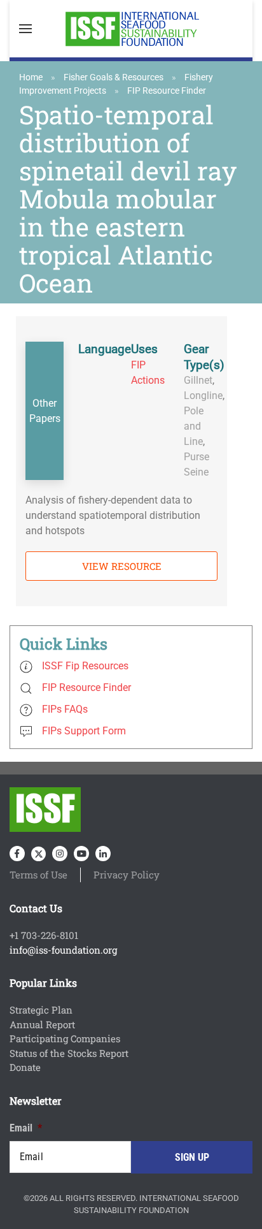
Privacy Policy (126, 874)
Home (31, 77)
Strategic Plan (41, 1009)
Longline (203, 395)
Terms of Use (38, 874)
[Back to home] (131, 28)
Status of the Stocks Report (69, 1053)
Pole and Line (193, 426)
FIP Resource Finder (166, 90)
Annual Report (42, 1024)
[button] (25, 28)
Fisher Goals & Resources (113, 77)
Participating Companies (65, 1038)
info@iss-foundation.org (63, 949)
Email (26, 1128)
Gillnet (198, 380)
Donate (25, 1067)
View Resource (122, 566)
